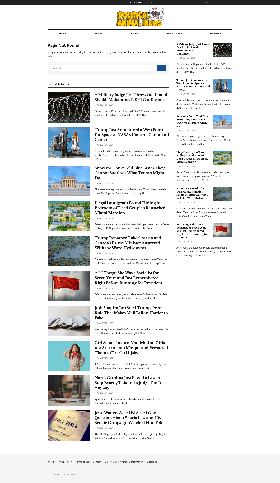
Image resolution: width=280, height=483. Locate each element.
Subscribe (215, 33)
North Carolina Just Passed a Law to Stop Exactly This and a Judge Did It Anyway (128, 383)
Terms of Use (82, 462)
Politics (97, 33)
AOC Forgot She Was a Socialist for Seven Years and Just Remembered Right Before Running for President (128, 278)
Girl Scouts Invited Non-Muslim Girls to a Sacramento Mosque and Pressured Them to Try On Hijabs (131, 348)
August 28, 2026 (105, 218)
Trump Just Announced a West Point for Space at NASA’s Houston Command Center (132, 135)
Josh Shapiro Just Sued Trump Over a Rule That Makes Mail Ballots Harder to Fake (131, 313)
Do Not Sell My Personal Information (124, 462)
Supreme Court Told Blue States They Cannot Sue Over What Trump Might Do (129, 173)
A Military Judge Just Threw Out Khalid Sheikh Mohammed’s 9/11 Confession (193, 49)
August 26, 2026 (105, 393)
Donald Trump (173, 33)
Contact (97, 462)
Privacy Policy (65, 462)
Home (62, 33)
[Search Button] (231, 2)
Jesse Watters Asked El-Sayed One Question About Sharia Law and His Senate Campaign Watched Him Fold (129, 418)
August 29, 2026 (105, 105)
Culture (133, 33)
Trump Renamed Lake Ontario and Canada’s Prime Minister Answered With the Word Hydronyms (128, 243)
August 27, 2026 (104, 323)
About (51, 462)
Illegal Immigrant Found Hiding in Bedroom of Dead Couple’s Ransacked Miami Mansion (130, 208)
